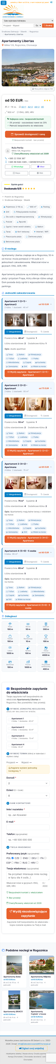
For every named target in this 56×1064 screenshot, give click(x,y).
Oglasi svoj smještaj (33, 1048)
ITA (42, 858)
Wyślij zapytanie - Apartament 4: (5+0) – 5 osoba (29, 606)
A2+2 (30, 107)
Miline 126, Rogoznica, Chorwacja (20, 45)
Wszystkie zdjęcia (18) (43, 89)
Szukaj (48, 25)
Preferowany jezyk (22, 853)
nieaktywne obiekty (13, 1054)
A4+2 (36, 107)
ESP (8, 862)
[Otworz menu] (3, 3)
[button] (28, 187)
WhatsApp (18, 167)
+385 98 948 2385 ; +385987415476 (26, 162)
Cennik (46, 332)
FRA (17, 862)
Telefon (16, 834)
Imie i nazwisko (15, 809)
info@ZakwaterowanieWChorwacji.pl (34, 1044)
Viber (42, 167)
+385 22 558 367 (16, 158)
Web (41, 173)
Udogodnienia (15, 332)
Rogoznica (34, 32)
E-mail (10, 821)
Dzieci (14, 790)
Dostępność (32, 332)
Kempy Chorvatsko (15, 1057)
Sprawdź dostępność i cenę (30, 134)
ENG (26, 858)
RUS (25, 862)
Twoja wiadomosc (22, 868)
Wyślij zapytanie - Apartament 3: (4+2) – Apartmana (29, 539)
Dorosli (11, 777)
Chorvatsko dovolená (32, 1057)
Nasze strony (28, 1054)
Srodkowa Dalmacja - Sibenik (14, 32)
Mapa (17, 173)
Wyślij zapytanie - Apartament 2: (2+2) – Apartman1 (29, 452)
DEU (34, 858)
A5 (42, 107)
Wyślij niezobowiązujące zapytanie (30, 914)
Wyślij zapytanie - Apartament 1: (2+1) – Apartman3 (29, 373)
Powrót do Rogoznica (14, 197)
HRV (33, 862)
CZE (17, 858)
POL (9, 858)
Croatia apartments (41, 1054)
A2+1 (23, 107)
